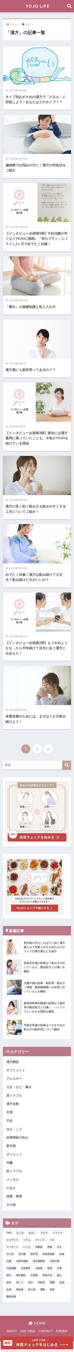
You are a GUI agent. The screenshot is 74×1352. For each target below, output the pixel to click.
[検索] (66, 765)
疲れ (59, 1275)
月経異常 (25, 1268)
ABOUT (12, 1331)
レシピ (26, 1247)
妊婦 (9, 1261)
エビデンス (12, 1239)
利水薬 (22, 1254)
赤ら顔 (31, 1289)
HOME (39, 1323)
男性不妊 (47, 1275)
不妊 (9, 1120)
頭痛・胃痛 (14, 1196)
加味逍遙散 (48, 1254)
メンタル (12, 1179)
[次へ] (48, 748)
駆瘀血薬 (11, 1296)
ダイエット (14, 1154)
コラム (26, 1239)
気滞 (49, 1268)
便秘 (49, 1247)
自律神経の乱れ (17, 1137)
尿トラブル (14, 1095)
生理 (9, 1112)
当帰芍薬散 (22, 1261)
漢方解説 (12, 1062)
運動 (42, 1289)
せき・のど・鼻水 (19, 1087)
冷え (59, 1247)
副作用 (34, 1254)
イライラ (57, 1232)
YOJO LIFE (37, 6)
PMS (9, 1232)
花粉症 (41, 1282)
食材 (52, 1289)
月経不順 (54, 1261)
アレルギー (14, 1078)
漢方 (9, 1275)
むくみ (20, 1232)
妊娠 (61, 1254)
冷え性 (10, 1254)
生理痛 (34, 1275)
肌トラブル (14, 1171)
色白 (30, 1282)
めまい (32, 1232)
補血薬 (19, 1289)
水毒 (59, 1268)
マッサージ (12, 1247)
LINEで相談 (27, 1331)
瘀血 (9, 1282)
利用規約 (62, 1331)
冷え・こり (14, 1129)
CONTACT (45, 1331)
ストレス (40, 1239)
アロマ (44, 1232)
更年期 (11, 1146)
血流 (62, 1282)
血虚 (9, 1289)
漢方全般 (12, 1103)
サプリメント (15, 1070)
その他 (11, 1204)
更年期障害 (39, 1261)
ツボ (52, 1239)
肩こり (19, 1282)
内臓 (9, 1162)
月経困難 (11, 1268)
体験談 (38, 1247)
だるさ (11, 1188)
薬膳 (52, 1282)
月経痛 (38, 1268)
